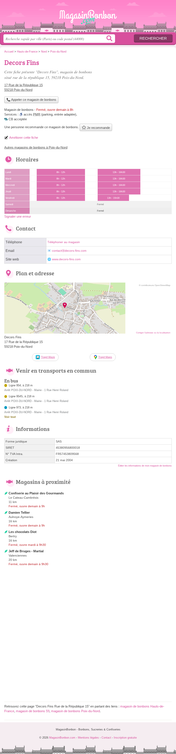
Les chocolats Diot (22, 532)
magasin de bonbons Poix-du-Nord (75, 711)
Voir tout (10, 416)
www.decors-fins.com (66, 259)
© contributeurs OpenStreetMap (154, 285)
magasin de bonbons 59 (32, 711)
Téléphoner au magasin (63, 242)
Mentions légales (88, 737)
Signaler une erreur (17, 216)
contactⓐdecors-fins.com (69, 250)
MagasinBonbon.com (88, 17)
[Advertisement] (136, 87)
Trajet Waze (48, 357)
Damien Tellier (19, 512)
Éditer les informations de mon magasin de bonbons (145, 465)
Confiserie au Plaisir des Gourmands (36, 493)
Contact (106, 737)
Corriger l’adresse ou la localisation (153, 332)
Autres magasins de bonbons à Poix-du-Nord (35, 147)
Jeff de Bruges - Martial (26, 551)
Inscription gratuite (125, 737)
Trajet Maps (105, 357)
